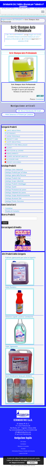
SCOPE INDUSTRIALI (14, 142)
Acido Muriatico (10, 287)
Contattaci (40, 99)
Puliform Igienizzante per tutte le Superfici (20, 257)
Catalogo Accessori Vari (13, 198)
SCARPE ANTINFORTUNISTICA (17, 156)
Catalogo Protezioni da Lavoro (15, 190)
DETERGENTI (18, 19)
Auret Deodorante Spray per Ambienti (18, 376)
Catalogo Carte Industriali (14, 169)
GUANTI (9, 148)
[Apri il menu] (42, 11)
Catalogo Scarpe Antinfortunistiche (17, 195)
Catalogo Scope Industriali (14, 181)
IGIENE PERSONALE (13, 136)
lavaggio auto (32, 34)
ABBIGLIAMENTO (12, 154)
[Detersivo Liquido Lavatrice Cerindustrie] (19, 331)
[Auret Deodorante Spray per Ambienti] (19, 390)
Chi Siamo (23, 441)
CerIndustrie (27, 39)
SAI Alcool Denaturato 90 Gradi (30, 111)
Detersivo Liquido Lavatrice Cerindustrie (19, 317)
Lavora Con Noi (23, 453)
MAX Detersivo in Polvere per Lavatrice (18, 114)
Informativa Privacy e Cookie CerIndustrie (23, 451)
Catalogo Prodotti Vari (13, 178)
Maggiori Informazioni (18, 462)
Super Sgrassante (11, 346)
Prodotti (23, 449)
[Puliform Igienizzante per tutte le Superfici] (19, 272)
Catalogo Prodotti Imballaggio (15, 184)
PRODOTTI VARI (12, 139)
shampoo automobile (21, 37)
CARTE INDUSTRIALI (14, 130)
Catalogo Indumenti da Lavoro (15, 192)
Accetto (32, 463)
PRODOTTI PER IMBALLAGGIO (17, 145)
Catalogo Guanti (10, 187)
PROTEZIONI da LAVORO (15, 151)
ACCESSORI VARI (12, 159)
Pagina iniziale (6, 19)
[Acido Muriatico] (19, 302)
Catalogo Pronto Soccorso (14, 201)
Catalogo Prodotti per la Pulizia (16, 172)
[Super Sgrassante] (19, 361)
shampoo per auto (33, 37)
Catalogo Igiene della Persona (15, 175)
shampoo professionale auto (13, 39)
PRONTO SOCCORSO (14, 162)
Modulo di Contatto (12, 211)
